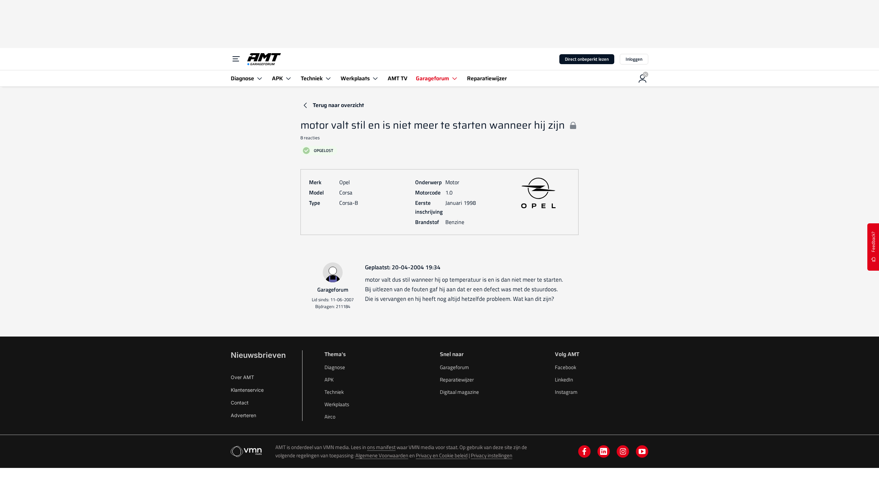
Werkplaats (336, 404)
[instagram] (623, 451)
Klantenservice (247, 390)
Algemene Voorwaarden (381, 455)
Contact (240, 402)
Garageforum (454, 367)
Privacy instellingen (491, 455)
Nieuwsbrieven (258, 355)
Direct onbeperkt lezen (587, 59)
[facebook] (584, 451)
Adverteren (243, 415)
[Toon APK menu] (288, 78)
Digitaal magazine (459, 392)
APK (329, 380)
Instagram (566, 392)
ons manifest (381, 447)
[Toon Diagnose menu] (259, 78)
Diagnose (334, 367)
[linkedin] (603, 451)
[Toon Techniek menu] (328, 78)
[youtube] (642, 451)
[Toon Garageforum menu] (454, 78)
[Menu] (236, 59)
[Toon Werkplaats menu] (375, 78)
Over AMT (242, 377)
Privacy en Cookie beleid (442, 455)
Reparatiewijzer (457, 380)
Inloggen (634, 59)
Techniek (334, 392)
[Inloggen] (642, 78)
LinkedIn (564, 380)
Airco (329, 417)
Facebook (565, 367)
